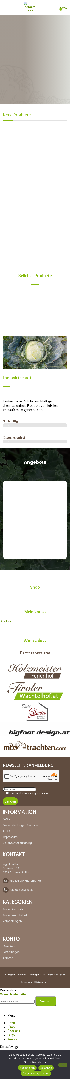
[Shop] (35, 575)
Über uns (13, 1031)
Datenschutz (42, 981)
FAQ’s (11, 1035)
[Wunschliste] (35, 628)
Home (11, 1023)
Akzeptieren (27, 1067)
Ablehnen (46, 1067)
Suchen (46, 1001)
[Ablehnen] (62, 1065)
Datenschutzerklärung (36, 1073)
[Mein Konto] (35, 599)
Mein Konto (35, 611)
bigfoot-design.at (56, 974)
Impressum (27, 981)
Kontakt (13, 1039)
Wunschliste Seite (13, 994)
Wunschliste (35, 640)
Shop (35, 587)
